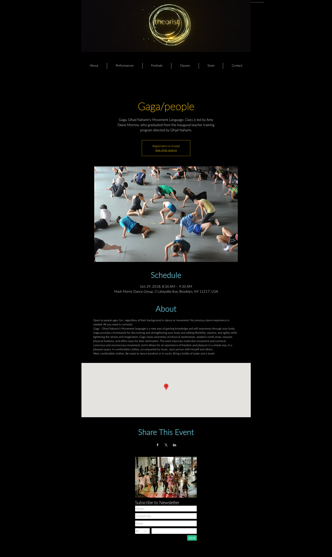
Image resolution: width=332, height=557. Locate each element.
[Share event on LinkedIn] (174, 445)
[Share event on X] (166, 445)
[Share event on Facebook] (157, 445)
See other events (166, 150)
